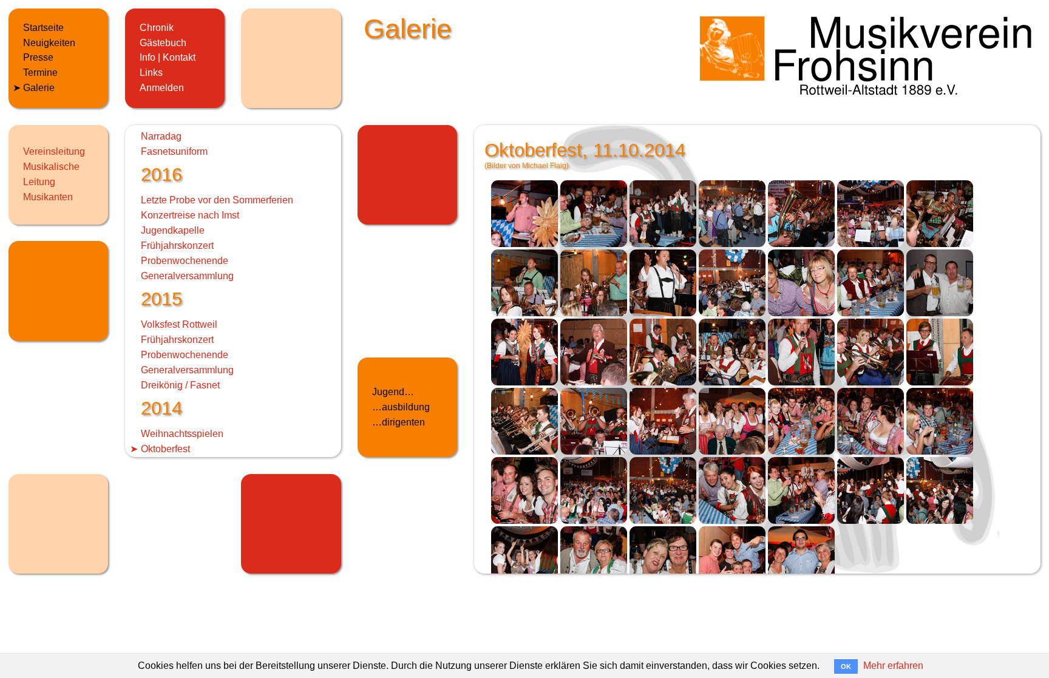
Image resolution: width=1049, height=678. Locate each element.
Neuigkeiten (49, 43)
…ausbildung (401, 407)
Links (151, 72)
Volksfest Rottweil (179, 324)
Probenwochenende (184, 261)
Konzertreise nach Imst (190, 215)
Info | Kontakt (167, 57)
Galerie (39, 88)
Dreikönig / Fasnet (180, 385)
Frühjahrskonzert (177, 245)
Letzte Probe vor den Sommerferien (217, 200)
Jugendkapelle (173, 230)
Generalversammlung (187, 276)
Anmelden (162, 88)
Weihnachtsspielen (182, 434)
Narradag (161, 136)
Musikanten (48, 197)
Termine (40, 72)
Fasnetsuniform (174, 151)
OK (846, 666)
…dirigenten (398, 422)
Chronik (157, 27)
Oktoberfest (165, 449)
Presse (38, 57)
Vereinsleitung (54, 151)
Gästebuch (163, 43)
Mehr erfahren (893, 665)
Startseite (43, 27)
